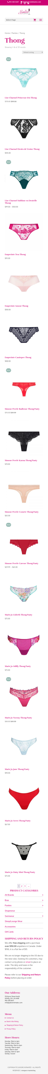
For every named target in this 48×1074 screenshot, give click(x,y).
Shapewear (10, 911)
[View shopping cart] (34, 20)
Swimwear (9, 916)
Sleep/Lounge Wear (13, 921)
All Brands (9, 895)
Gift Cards (9, 932)
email (28, 962)
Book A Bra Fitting (12, 1021)
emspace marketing (28, 1070)
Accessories (10, 927)
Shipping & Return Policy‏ (15, 1025)
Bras (7, 900)
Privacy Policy (11, 1029)
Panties (15, 33)
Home (7, 33)
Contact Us (10, 1018)
